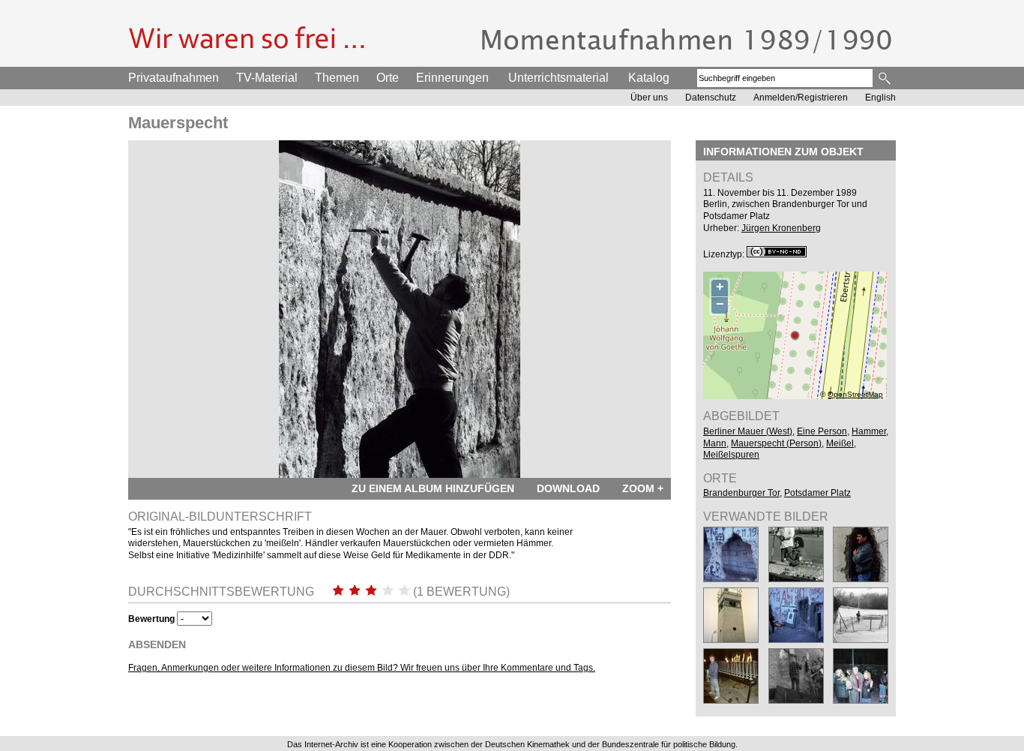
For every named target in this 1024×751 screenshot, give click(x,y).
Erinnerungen (452, 77)
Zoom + (642, 488)
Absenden (157, 644)
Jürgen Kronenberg (781, 228)
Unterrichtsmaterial (558, 77)
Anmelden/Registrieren (800, 97)
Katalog (648, 77)
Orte (387, 77)
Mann (714, 443)
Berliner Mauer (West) (747, 431)
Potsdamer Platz (817, 493)
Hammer (869, 431)
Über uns (649, 97)
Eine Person (822, 431)
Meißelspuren (731, 454)
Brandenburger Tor (741, 493)
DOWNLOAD (568, 488)
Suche (886, 78)
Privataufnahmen (173, 77)
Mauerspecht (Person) (776, 443)
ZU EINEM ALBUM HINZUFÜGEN (433, 488)
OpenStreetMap (855, 394)
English (880, 97)
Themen (337, 77)
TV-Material (267, 77)
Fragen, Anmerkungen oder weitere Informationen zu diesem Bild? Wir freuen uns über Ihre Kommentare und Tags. (361, 667)
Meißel (840, 443)
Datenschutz (710, 97)
